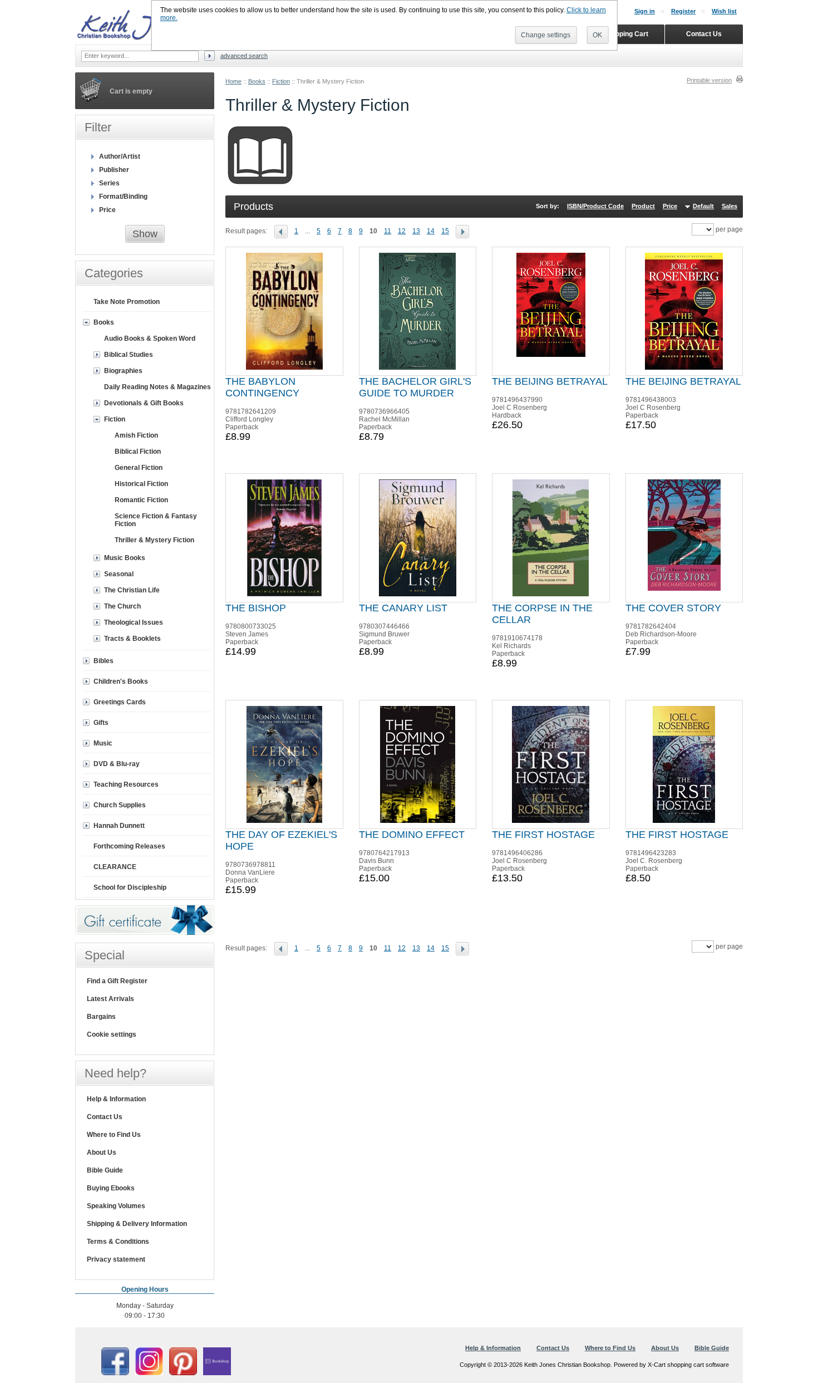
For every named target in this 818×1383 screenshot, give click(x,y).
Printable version (709, 80)
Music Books (124, 558)
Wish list (724, 11)
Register (683, 11)
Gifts (101, 723)
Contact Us (104, 1117)
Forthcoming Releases (129, 846)
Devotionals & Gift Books (144, 403)
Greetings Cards (119, 702)
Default (703, 206)
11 (387, 231)
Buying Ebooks (111, 1188)
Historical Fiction (141, 484)
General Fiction (138, 468)
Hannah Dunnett (119, 826)
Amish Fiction (136, 435)
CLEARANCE (114, 867)
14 (431, 231)
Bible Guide (105, 1170)
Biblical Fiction (138, 451)
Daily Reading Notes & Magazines (157, 387)
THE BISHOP (255, 608)
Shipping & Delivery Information (137, 1224)
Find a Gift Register (117, 981)
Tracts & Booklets (132, 639)
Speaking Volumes (116, 1206)
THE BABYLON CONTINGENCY (262, 387)
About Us (101, 1152)
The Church (122, 606)
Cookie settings (111, 1034)
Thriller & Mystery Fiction (154, 540)
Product (643, 206)
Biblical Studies (128, 355)
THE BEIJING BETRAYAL (550, 381)
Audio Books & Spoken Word (149, 338)
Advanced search (244, 55)
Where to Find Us (114, 1135)
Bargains (101, 1017)
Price (670, 206)
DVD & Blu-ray (116, 764)
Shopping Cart (625, 34)
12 (402, 231)
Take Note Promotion (126, 302)
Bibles (103, 661)
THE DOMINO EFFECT (412, 834)
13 (416, 231)
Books (256, 81)
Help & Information (116, 1099)
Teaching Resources (126, 784)
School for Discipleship (129, 887)
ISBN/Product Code (595, 206)
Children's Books (120, 681)
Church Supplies (119, 805)
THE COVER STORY (673, 608)
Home (233, 81)
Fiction (281, 81)
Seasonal (119, 574)
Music (102, 743)
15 (445, 231)
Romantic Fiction (141, 500)
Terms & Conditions (118, 1241)
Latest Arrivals (110, 999)
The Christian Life (132, 590)
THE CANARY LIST (403, 608)
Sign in (644, 11)
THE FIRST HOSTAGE (543, 834)
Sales (729, 206)
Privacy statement (116, 1259)
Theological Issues (133, 622)
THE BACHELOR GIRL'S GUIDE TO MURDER (415, 387)
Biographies (123, 371)
